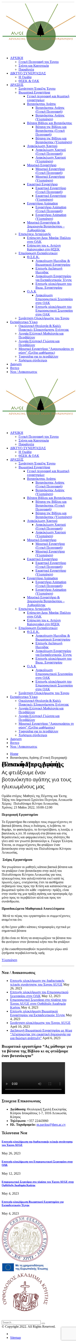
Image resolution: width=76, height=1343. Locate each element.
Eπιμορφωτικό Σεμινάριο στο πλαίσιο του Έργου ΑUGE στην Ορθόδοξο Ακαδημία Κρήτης (38, 1003)
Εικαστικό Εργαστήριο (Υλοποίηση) (50, 197)
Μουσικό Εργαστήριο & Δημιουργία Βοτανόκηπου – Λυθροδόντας (46, 226)
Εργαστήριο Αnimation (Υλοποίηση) (50, 216)
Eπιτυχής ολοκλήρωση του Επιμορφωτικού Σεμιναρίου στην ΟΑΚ (54, 310)
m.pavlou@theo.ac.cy (51, 1124)
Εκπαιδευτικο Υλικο (24, 322)
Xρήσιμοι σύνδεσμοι (33, 360)
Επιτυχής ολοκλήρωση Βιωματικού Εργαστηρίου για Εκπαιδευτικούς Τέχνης (37, 1013)
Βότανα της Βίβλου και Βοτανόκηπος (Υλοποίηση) (53, 140)
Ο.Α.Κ (31, 291)
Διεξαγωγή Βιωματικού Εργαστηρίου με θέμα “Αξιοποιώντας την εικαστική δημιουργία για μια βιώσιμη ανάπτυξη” (41, 1034)
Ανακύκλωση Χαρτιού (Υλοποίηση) (50, 159)
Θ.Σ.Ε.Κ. (33, 257)
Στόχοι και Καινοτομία (34, 65)
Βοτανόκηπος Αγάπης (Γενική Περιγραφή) (49, 109)
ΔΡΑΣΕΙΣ (16, 85)
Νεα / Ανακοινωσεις (23, 372)
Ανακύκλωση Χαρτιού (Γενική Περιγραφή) (50, 151)
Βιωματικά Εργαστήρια (34, 92)
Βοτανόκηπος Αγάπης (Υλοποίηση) (49, 117)
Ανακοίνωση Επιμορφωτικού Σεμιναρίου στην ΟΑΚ (54, 299)
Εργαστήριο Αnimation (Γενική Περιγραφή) (50, 209)
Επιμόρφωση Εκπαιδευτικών (38, 253)
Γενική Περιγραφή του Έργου (39, 62)
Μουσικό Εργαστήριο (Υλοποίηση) (50, 178)
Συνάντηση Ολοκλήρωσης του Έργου (44, 318)
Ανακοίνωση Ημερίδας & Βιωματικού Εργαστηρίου (52, 262)
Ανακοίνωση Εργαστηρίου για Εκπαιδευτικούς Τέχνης (53, 278)
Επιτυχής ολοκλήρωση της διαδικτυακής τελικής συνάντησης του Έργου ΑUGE (37, 982)
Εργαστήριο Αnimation (42, 203)
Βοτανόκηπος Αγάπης (41, 104)
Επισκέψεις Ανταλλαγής (35, 234)
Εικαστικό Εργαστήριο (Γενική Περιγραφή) (50, 190)
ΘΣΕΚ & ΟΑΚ (29, 81)
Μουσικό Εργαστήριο (41, 165)
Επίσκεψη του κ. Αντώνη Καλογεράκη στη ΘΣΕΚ (44, 247)
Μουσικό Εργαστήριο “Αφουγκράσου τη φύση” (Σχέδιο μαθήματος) (46, 350)
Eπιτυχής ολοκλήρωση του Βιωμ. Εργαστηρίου (53, 285)
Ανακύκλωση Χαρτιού (42, 146)
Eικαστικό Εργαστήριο (42, 184)
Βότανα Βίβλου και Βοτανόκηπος (49, 123)
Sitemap (15, 1337)
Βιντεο (14, 368)
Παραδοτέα (26, 69)
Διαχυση (16, 364)
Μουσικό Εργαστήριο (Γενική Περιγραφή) (50, 171)
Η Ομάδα (25, 77)
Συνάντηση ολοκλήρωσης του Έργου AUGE (40, 1023)
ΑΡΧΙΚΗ (16, 58)
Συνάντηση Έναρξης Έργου (37, 88)
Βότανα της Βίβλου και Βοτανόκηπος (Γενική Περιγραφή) (50, 130)
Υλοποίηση (9, 960)
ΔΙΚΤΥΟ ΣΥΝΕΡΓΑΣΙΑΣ (28, 73)
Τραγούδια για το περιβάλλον (38, 356)
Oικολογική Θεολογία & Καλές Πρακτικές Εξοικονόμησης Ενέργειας (44, 327)
